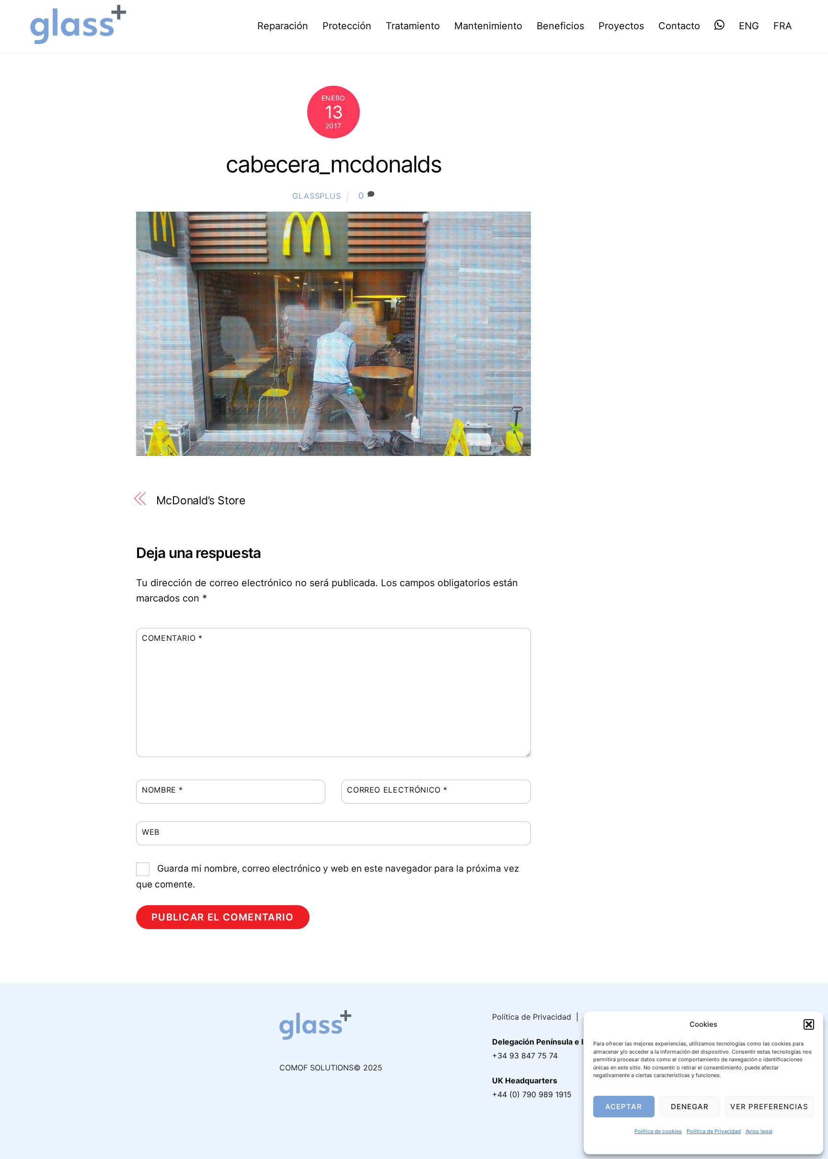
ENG (749, 26)
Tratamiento (413, 26)
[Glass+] (78, 38)
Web (151, 832)
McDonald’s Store (200, 500)
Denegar (690, 1106)
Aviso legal (759, 1131)
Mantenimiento (488, 26)
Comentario (172, 638)
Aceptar (623, 1106)
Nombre (162, 790)
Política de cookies (658, 1131)
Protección (346, 26)
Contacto (679, 26)
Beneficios (560, 26)
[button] (809, 1024)
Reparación (282, 26)
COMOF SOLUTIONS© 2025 (330, 1067)
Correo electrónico (397, 790)
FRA (782, 26)
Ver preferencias (769, 1106)
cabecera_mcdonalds (333, 164)
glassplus (316, 196)
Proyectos (621, 26)
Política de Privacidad (714, 1131)
